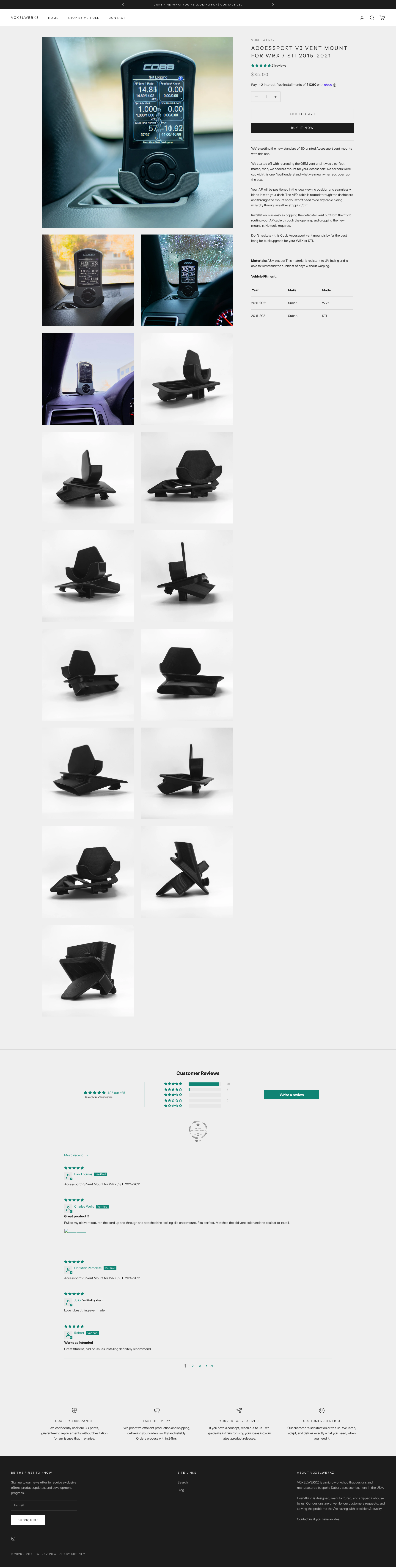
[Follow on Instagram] (13, 1538)
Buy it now (302, 128)
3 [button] (200, 1366)
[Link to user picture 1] (75, 1240)
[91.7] (198, 1130)
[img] (74, 1168)
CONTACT (117, 17)
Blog (181, 1490)
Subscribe (28, 1520)
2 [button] (193, 1366)
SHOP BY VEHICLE (83, 17)
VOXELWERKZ (263, 40)
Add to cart (302, 114)
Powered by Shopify (67, 1554)
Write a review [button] (292, 1094)
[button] (261, 65)
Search (183, 1482)
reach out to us (251, 1428)
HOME (53, 17)
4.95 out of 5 (116, 1093)
